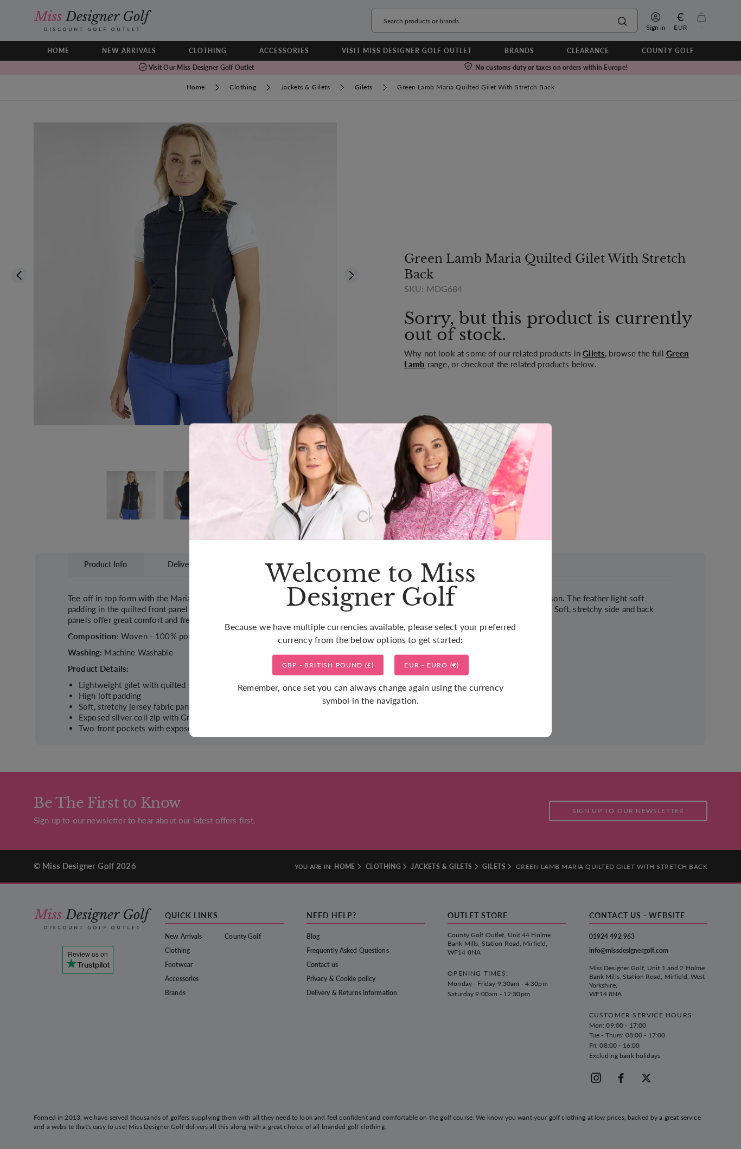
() (328, 665)
